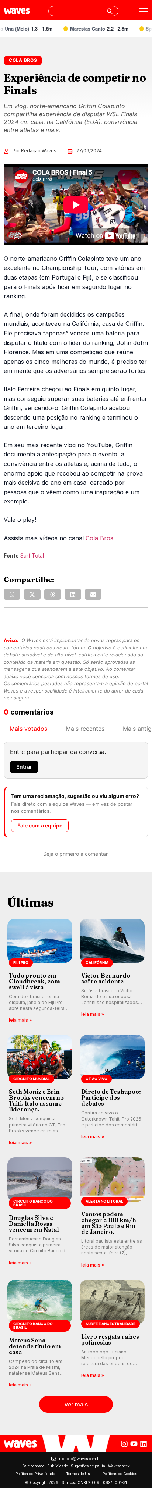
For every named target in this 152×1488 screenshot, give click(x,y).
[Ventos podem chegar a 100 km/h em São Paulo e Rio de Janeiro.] (112, 1213)
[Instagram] (124, 1444)
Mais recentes (85, 728)
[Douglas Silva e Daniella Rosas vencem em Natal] (39, 1213)
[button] (12, 594)
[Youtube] (134, 1444)
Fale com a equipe (39, 825)
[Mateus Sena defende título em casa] (39, 1334)
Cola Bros (99, 538)
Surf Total (32, 555)
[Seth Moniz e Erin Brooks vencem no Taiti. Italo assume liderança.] (39, 1090)
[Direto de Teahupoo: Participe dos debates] (112, 1090)
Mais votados (28, 728)
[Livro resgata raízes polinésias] (112, 1334)
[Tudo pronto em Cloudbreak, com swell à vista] (39, 971)
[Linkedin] (143, 1444)
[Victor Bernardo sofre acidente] (112, 971)
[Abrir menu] (143, 11)
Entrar (24, 766)
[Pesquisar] (109, 11)
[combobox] (83, 11)
